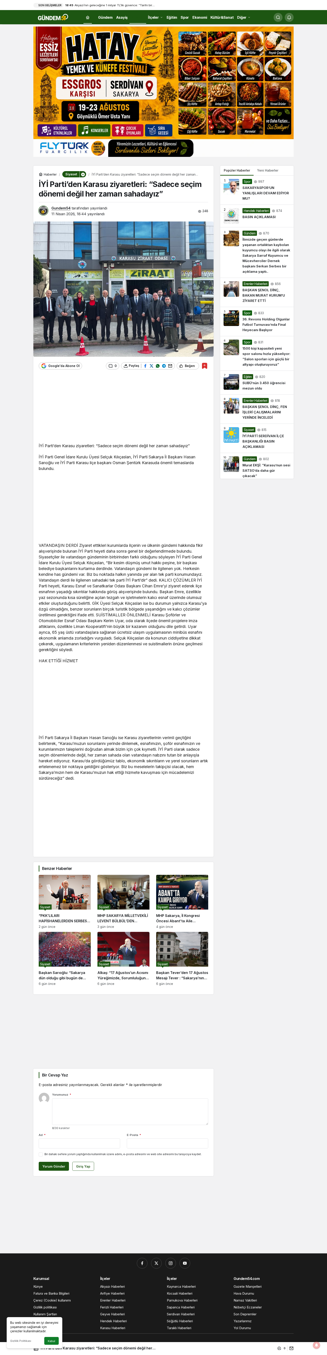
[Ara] (278, 17)
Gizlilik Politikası (20, 1341)
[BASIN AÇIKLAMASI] (257, 216)
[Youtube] (185, 1263)
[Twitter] (156, 1263)
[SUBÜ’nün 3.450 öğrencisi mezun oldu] (257, 382)
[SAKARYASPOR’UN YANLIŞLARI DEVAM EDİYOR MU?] (257, 190)
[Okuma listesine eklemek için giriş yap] (204, 365)
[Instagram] (170, 1263)
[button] (82, 174)
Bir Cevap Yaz (55, 1075)
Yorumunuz (61, 1094)
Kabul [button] (51, 1341)
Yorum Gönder (53, 1166)
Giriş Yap (83, 1166)
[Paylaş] (290, 1348)
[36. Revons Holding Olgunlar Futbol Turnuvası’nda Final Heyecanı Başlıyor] (257, 321)
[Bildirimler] (289, 17)
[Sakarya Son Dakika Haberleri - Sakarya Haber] (53, 17)
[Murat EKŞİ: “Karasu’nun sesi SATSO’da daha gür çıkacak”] (257, 466)
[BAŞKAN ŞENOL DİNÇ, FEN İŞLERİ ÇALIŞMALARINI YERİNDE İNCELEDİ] (257, 409)
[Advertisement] (123, 408)
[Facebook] (142, 1263)
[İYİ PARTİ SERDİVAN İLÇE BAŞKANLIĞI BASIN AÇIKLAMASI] (257, 438)
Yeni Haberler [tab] (267, 170)
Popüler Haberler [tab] (237, 170)
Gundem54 (61, 208)
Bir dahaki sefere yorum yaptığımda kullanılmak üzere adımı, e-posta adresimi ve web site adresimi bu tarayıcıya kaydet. (123, 1154)
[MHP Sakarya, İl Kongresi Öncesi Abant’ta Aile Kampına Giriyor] (182, 902)
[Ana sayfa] (88, 17)
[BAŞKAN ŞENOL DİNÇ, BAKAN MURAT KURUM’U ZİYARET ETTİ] (257, 292)
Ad (42, 1135)
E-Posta (134, 1135)
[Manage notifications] (316, 1345)
